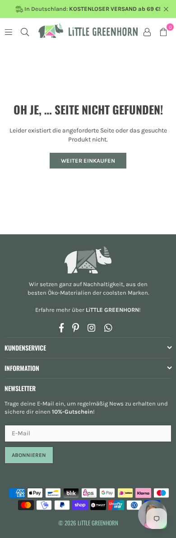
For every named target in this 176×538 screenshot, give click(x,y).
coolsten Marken (125, 292)
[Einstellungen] (147, 31)
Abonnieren (29, 455)
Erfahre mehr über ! (88, 309)
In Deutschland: (92, 8)
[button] (163, 31)
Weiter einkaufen (88, 160)
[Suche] (25, 31)
